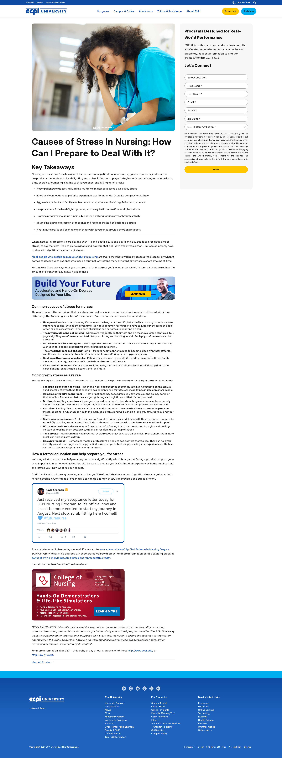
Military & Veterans (115, 716)
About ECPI (193, 11)
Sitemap (247, 747)
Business (203, 723)
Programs (103, 11)
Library (155, 720)
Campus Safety (159, 733)
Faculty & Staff (112, 730)
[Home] (47, 11)
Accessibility (235, 747)
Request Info (230, 11)
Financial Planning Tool (163, 713)
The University (113, 697)
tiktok (144, 687)
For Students (159, 697)
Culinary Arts (205, 730)
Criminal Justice (206, 727)
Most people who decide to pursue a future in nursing (65, 256)
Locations (203, 706)
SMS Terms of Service (216, 747)
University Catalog (114, 703)
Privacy (200, 747)
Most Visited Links (209, 697)
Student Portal (159, 703)
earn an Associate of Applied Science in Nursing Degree (134, 549)
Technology (204, 713)
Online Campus (206, 710)
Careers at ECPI (113, 733)
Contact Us (189, 747)
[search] (254, 2)
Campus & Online (124, 11)
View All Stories (41, 662)
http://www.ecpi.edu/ (140, 650)
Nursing (202, 716)
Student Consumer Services (166, 723)
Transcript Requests (161, 727)
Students (30, 2)
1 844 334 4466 (243, 2)
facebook (124, 687)
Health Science (206, 720)
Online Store (158, 706)
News (108, 710)
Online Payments (160, 710)
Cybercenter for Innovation (119, 727)
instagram (131, 687)
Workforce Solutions (55, 2)
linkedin (138, 687)
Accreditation (112, 706)
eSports (109, 723)
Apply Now (249, 11)
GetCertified (157, 730)
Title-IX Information (115, 737)
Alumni (40, 2)
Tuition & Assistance (169, 11)
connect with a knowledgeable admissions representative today (71, 558)
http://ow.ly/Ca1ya (42, 654)
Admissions (146, 11)
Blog (107, 713)
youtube (158, 687)
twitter (151, 687)
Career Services (159, 716)
